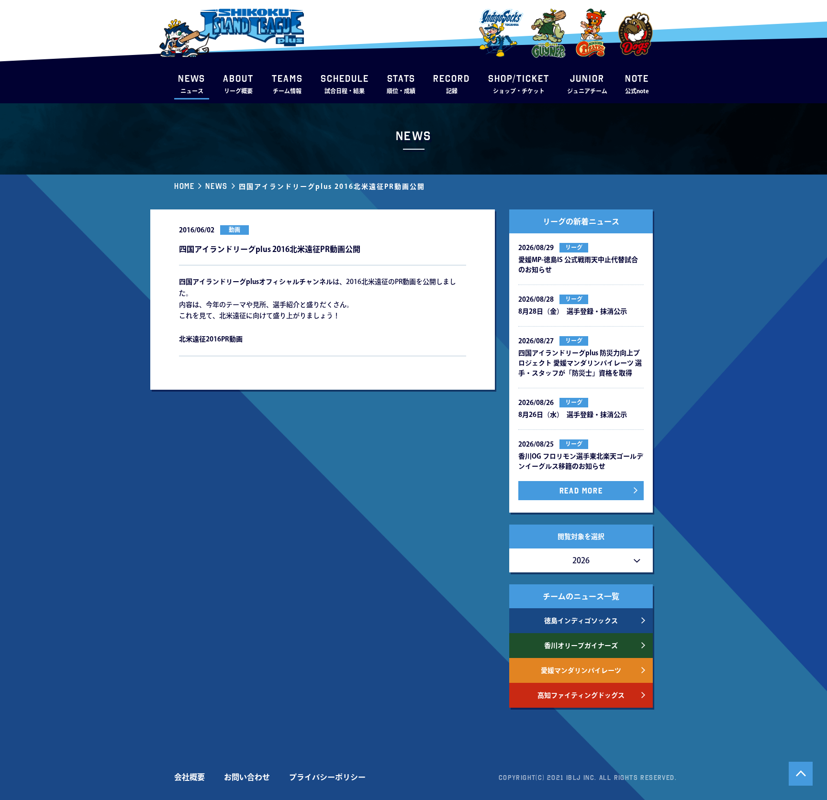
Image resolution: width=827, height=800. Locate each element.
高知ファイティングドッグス (581, 695)
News (216, 186)
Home (184, 186)
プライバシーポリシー (327, 777)
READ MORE (581, 490)
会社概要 (189, 777)
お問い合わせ (247, 777)
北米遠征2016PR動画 (211, 339)
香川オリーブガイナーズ (581, 645)
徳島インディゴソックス (581, 620)
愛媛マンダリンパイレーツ (581, 670)
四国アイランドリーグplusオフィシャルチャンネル (256, 281)
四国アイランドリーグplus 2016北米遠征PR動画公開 (332, 186)
